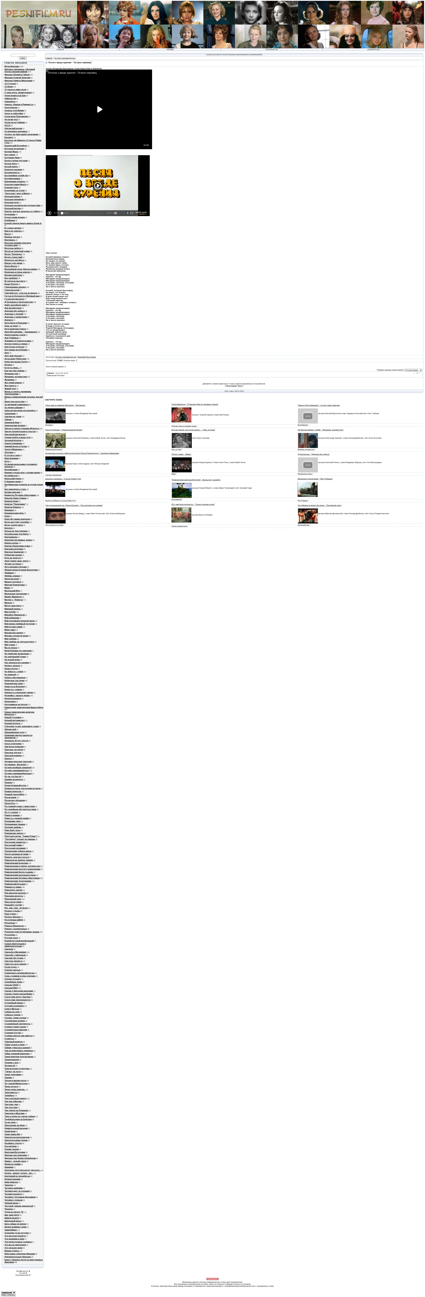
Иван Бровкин (11, 458)
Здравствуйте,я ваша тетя (17, 437)
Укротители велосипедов (16, 1137)
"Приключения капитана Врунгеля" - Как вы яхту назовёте (195, 480)
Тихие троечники (12, 1074)
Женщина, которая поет (16, 377)
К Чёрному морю (12, 481)
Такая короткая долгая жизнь (18, 1057)
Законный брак (11, 422)
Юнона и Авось (11, 1251)
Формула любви (12, 1164)
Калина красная (12, 492)
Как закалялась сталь (15, 489)
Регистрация (231, 386)
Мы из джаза (10, 648)
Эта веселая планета (15, 1236)
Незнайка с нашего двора (17, 695)
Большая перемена (14, 199)
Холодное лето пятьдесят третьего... (22, 1170)
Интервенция (10, 470)
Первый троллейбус (14, 794)
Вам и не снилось (13, 231)
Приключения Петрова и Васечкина (22, 878)
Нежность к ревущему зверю (18, 692)
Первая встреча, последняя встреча (22, 788)
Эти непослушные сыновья (18, 1242)
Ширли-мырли (11, 1218)
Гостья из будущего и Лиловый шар (22, 296)
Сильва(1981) (11, 988)
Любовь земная (12, 576)
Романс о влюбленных (15, 929)
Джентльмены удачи (14, 335)
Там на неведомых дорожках (18, 1051)
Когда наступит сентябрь (16, 522)
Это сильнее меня (13, 1248)
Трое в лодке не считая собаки (19, 1116)
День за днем (11, 326)
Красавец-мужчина (13, 549)
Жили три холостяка (14, 401)
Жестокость (10, 386)
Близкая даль (11, 187)
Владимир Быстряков (87, 357)
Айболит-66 (10, 98)
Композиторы (373, 49)
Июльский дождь (13, 478)
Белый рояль (11, 166)
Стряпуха (9, 1039)
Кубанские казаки (13, 555)
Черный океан (11, 1203)
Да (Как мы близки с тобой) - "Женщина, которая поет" (321, 430)
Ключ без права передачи (17, 519)
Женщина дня (11, 374)
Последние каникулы (15, 842)
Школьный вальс (13, 1221)
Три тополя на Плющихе (16, 1110)
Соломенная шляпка (14, 1021)
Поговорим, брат (12, 821)
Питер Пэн (9, 803)
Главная (48, 58)
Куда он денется (12, 558)
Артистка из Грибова (14, 122)
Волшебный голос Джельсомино (20, 269)
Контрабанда (10, 537)
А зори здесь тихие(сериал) (18, 92)
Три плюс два (11, 1104)
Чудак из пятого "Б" (14, 1212)
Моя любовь (10, 639)
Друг (6, 353)
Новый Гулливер (12, 717)
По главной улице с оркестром (19, 806)
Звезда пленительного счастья (20, 431)
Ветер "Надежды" (13, 254)
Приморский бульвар (14, 884)
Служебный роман (13, 1003)
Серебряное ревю (13, 982)
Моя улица (9, 645)
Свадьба (8, 949)
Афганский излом (13, 128)
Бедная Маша (11, 152)
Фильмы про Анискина (15, 1155)
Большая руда (11, 202)
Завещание (10, 413)
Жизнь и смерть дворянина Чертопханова (17, 393)
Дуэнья (8, 365)
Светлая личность (13, 961)
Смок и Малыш (11, 1009)
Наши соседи (11, 669)
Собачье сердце (12, 1015)
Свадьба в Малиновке (15, 952)
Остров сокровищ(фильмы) (18, 773)
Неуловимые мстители (15, 704)
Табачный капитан (13, 1042)
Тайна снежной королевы (17, 1054)
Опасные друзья (12, 752)
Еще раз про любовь (14, 371)
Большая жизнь (12, 196)
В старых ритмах (12, 228)
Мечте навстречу (12, 606)
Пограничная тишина (14, 824)
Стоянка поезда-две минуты (18, 1036)
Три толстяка (10, 1107)
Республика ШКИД (13, 920)
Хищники (8, 1167)
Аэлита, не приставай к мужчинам (21, 134)
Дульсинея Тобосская (15, 359)
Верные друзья (12, 237)
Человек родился (13, 1194)
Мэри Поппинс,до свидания (18, 651)
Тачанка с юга (11, 1062)
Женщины (9, 380)
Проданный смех (12, 899)
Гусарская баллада (14, 299)
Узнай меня (9, 1131)
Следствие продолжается (17, 1000)
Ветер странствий (13, 257)
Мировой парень (12, 609)
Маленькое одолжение (15, 594)
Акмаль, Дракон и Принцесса (18, 104)
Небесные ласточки (14, 680)
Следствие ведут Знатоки (17, 997)
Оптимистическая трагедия (18, 761)
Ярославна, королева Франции (19, 1254)
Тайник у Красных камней (17, 1048)
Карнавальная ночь (14, 513)
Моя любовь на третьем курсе (19, 642)
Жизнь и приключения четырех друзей (23, 397)
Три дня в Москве (13, 1101)
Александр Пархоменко (16, 116)
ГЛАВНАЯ (60, 49)
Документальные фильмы (17, 1257)
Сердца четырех (12, 979)
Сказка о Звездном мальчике (18, 991)
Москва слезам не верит (16, 636)
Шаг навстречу (11, 1215)
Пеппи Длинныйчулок (15, 785)
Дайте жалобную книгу (15, 305)
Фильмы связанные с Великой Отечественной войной (19, 70)
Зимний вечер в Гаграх (15, 446)
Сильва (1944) (11, 985)
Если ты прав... (11, 368)
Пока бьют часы (12, 830)
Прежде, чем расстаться (16, 857)
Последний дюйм (13, 845)
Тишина (8, 1077)
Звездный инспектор (14, 434)
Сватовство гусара (13, 958)
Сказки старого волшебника (18, 994)
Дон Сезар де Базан (14, 347)
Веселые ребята (12, 248)
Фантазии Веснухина (14, 1152)
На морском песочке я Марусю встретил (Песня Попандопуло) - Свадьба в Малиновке (82, 453)
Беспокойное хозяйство (16, 175)
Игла (6, 461)
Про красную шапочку (15, 893)
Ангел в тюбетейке (13, 113)
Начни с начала (12, 666)
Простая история (12, 902)
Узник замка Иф (12, 1134)
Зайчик (7, 419)
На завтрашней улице (15, 657)
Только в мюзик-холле (15, 1080)
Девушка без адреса (14, 311)
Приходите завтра (13, 890)
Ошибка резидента (13, 779)
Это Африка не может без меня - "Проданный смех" (320, 505)
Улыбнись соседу (13, 1143)
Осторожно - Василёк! (15, 764)
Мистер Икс (10, 612)
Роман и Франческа (14, 926)
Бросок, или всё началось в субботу (22, 211)
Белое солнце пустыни (15, 160)
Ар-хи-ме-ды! (11, 119)
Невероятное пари (13, 683)
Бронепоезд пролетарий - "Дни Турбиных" (315, 479)
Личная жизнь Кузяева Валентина (21, 570)
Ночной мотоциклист (14, 720)
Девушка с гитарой (13, 314)
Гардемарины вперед (15, 287)
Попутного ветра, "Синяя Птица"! (20, 836)
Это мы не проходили (15, 1245)
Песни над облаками (14, 800)
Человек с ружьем (13, 1200)
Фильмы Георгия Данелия (17, 78)
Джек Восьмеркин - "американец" (21, 332)
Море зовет (10, 630)
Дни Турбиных (11, 338)
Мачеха (8, 603)
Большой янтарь (12, 208)
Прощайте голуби (13, 905)
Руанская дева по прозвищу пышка (21, 932)
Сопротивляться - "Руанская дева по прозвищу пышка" (194, 404)
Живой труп (10, 389)
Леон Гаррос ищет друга (16, 561)
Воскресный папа (13, 275)
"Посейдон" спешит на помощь (19, 839)
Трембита (9, 1095)
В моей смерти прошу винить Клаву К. (23, 223)
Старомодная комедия (15, 1030)
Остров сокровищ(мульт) (16, 770)
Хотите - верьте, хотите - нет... (19, 1173)
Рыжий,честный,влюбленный (19, 941)
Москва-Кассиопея (13, 633)
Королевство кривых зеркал (18, 540)
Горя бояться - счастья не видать (20, 293)
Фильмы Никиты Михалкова (18, 80)
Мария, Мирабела (13, 597)
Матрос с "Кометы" (14, 600)
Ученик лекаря (11, 1149)
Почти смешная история (16, 854)
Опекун (8, 758)
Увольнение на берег (14, 1125)
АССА (7, 125)
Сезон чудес (10, 967)
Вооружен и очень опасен (17, 272)
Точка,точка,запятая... (15, 1089)
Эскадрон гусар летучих (16, 1233)
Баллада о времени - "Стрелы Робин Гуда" (63, 479)
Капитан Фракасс (12, 507)
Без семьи (9, 155)
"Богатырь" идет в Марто (17, 193)
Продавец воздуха (13, 896)
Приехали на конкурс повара (18, 860)
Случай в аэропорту (14, 1006)
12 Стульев (10, 83)
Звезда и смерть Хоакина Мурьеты (21, 428)
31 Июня (8, 86)
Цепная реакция (12, 1179)
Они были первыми (14, 747)
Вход (240, 386)
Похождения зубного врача (17, 851)
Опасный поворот (13, 755)
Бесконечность (12, 172)
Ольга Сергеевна (12, 744)
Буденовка (9, 214)
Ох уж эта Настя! (12, 776)
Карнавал (9, 510)
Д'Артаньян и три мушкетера (18, 302)
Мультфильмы (11, 66)
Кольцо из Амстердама (15, 531)
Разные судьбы (12, 911)
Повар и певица (12, 815)
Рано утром (10, 914)
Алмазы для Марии (14, 110)
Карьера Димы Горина (15, 498)
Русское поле (11, 938)
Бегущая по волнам (14, 149)
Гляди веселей (11, 290)
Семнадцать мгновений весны (19, 973)
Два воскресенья (12, 308)
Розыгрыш (9, 923)
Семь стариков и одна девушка (19, 976)
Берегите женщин (13, 169)
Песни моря (10, 797)
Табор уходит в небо (14, 1045)
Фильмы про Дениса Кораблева (20, 1158)
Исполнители (272, 49)
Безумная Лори (12, 158)
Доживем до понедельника (17, 341)
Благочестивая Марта (15, 184)
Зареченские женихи (14, 425)
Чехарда (8, 1209)
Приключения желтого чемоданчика (22, 869)
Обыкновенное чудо (14, 732)
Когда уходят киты (13, 525)
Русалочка (9, 935)
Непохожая (10, 701)
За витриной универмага (16, 404)
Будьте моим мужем (14, 217)
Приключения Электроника (17, 881)
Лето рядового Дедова (15, 567)
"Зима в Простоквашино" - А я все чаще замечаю (319, 405)
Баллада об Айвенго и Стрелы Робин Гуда (60, 500)
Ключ (7, 516)
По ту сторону (11, 812)
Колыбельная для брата (16, 534)
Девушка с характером (15, 317)
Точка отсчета (11, 1086)
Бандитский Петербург (15, 146)
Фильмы (170, 49)
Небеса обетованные (14, 677)
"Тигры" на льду (12, 1071)
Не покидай (10, 674)
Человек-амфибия (13, 1188)
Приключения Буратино (16, 863)
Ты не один (9, 1122)
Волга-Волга (10, 266)
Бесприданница (12, 178)
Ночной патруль (12, 723)
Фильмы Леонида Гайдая (17, 75)
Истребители (10, 475)
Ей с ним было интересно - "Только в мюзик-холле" (193, 504)
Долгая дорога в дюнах (16, 344)
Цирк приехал (11, 1182)
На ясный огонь (12, 660)
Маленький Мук (12, 591)
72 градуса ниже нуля (15, 89)
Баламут (8, 137)
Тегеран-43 (9, 1065)
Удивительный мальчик (16, 1128)
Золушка (8, 452)
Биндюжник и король (14, 181)
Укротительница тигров (15, 1140)
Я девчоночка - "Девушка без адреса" (314, 454)
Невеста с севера (13, 689)
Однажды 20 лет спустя (16, 741)
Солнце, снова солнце (15, 1018)
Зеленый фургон (12, 440)
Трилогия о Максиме (14, 1113)
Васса (7, 234)
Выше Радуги (11, 284)
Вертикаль (9, 240)
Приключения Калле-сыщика (18, 872)
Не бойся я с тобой (13, 671)
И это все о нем (12, 455)
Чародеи (8, 1185)
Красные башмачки (14, 552)
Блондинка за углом (14, 190)
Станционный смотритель (17, 1024)
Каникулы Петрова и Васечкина (20, 495)
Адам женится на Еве (15, 95)
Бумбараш (9, 220)
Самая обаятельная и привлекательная (15, 945)
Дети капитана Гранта (15, 329)
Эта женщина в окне (14, 1239)
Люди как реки (11, 579)
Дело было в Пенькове (15, 323)
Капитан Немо (11, 501)
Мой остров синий (13, 627)
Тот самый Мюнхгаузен (15, 1083)
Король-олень (11, 543)
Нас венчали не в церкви (16, 663)
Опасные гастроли (13, 749)
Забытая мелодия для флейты (19, 410)
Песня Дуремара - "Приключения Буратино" (64, 430)
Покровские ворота (13, 833)
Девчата (8, 320)
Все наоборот (11, 278)
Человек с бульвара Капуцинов (19, 1197)
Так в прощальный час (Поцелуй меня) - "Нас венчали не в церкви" (74, 505)
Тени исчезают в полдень (17, 1068)
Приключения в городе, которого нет (22, 866)
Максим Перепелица (14, 585)
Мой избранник (11, 618)
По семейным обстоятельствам (20, 809)
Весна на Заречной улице (17, 251)
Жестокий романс (13, 383)
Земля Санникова (13, 443)
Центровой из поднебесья (17, 1176)
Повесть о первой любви (16, 818)
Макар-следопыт (12, 582)
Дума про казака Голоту (16, 362)
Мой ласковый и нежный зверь (19, 621)
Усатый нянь (10, 1146)
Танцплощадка (11, 1060)
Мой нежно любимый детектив (19, 624)
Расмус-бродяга (12, 917)
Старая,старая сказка (15, 1027)
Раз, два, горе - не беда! (16, 908)
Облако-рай (10, 729)
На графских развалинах (16, 654)
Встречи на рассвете (14, 281)
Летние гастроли (12, 564)
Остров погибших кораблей (17, 767)
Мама (7, 588)
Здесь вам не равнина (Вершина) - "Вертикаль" (65, 405)
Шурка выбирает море (15, 1227)
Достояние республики (15, 350)
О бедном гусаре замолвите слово (21, 726)
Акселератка (10, 107)
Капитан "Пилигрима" (15, 504)
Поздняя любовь (12, 827)
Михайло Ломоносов (14, 615)
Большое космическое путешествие (22, 205)
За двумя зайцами (13, 407)
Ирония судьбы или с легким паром (22, 473)
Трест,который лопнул (15, 1098)
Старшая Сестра (12, 1033)
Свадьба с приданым (15, 955)
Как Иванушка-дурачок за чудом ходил (23, 484)
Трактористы (10, 1092)
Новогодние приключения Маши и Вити (23, 707)
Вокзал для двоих (13, 263)
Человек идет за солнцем (17, 1191)
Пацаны (8, 782)
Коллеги (8, 528)
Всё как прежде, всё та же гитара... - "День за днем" (193, 430)
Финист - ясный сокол (15, 1161)
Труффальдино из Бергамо (18, 1119)
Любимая (9, 573)
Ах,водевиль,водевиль (15, 131)
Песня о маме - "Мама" (181, 454)
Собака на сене (12, 1012)
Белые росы (10, 163)
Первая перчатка (12, 791)
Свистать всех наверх (15, 964)
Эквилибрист (10, 1230)
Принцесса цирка (12, 887)
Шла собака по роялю (15, 1224)
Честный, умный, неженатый (18, 1206)
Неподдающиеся (12, 698)
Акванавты (9, 101)
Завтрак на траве (12, 416)
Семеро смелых (12, 970)
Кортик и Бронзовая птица (17, 546)
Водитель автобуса (14, 260)
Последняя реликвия (14, 848)
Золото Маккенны (13, 449)
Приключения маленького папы (20, 875)
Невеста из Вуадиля (14, 686)
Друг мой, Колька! (13, 356)
